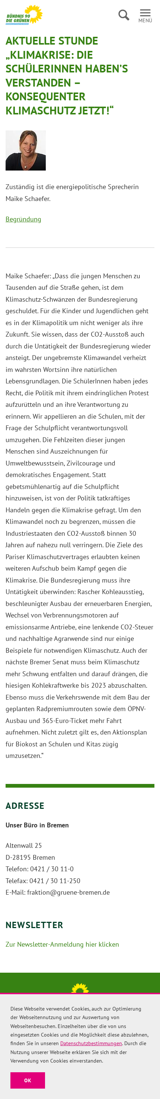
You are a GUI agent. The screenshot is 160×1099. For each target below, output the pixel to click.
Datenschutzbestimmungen (91, 1043)
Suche (123, 15)
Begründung (23, 219)
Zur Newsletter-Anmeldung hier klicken (62, 944)
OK (27, 1080)
